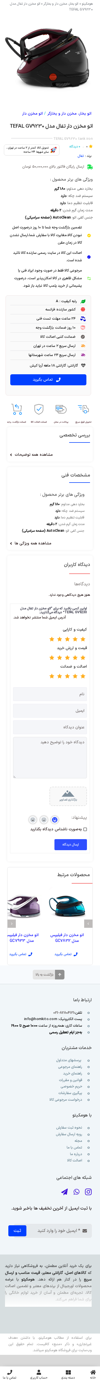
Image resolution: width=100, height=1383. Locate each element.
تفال (81, 156)
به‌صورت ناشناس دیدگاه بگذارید (56, 829)
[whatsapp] (76, 1192)
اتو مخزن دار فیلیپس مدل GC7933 (22, 938)
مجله (78, 1141)
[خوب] (67, 639)
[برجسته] (52, 639)
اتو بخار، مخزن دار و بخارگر (60, 3)
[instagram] (88, 1192)
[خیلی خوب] (60, 639)
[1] (48, 58)
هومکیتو (87, 3)
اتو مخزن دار (32, 114)
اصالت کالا (74, 1160)
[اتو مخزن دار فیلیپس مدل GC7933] (22, 905)
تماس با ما (74, 1147)
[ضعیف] (75, 639)
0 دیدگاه (74, 146)
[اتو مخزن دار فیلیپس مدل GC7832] (67, 905)
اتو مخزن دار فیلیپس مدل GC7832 (67, 938)
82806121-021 (63, 1013)
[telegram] (64, 1192)
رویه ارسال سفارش (69, 1134)
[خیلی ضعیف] (83, 639)
